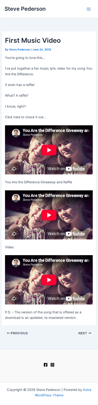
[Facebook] (46, 365)
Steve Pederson (25, 8)
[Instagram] (52, 365)
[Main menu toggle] (88, 9)
